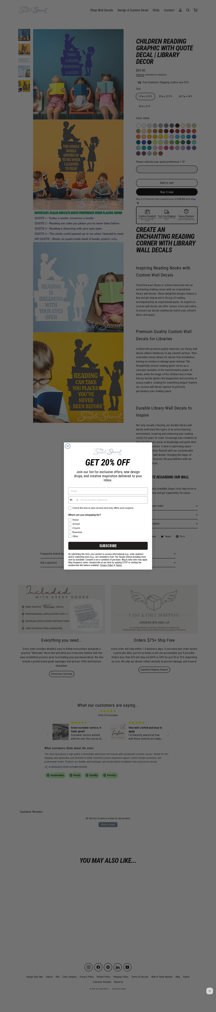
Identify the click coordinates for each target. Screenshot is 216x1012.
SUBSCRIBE (108, 546)
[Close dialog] (67, 446)
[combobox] (73, 500)
